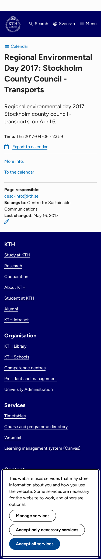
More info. (14, 161)
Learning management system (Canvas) (42, 448)
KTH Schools (16, 357)
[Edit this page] (6, 221)
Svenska (67, 23)
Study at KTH (17, 255)
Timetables (15, 415)
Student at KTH (19, 298)
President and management (30, 378)
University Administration (28, 389)
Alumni (11, 308)
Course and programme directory (36, 426)
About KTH (15, 287)
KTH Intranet (16, 319)
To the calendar (19, 172)
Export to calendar (29, 146)
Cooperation (16, 276)
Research (13, 265)
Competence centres (25, 367)
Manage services (32, 515)
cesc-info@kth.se (21, 196)
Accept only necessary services (47, 529)
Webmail (12, 437)
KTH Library (15, 346)
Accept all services (34, 543)
